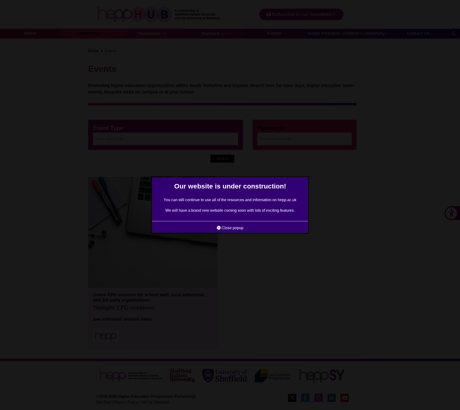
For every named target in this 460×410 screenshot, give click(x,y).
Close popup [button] (232, 228)
